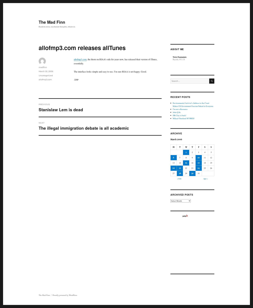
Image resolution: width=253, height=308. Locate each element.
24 (198, 168)
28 (180, 173)
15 (186, 163)
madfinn (43, 67)
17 (199, 163)
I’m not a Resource (180, 109)
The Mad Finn (52, 22)
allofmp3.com (80, 59)
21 (180, 168)
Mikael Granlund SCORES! (184, 118)
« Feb (179, 178)
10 (199, 157)
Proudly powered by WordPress (65, 295)
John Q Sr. (177, 112)
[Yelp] (185, 215)
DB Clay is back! (179, 115)
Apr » (205, 178)
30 (192, 173)
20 (173, 168)
